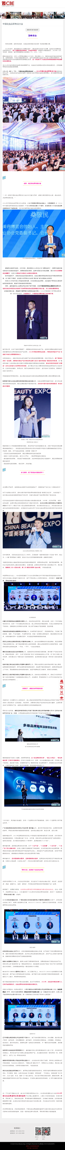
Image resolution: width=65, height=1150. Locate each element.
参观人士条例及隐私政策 (32, 1146)
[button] (3, 15)
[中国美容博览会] (8, 3)
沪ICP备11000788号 (32, 1148)
